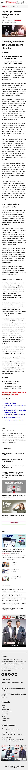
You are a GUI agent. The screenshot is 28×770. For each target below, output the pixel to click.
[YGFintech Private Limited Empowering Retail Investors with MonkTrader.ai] (14, 540)
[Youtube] (16, 674)
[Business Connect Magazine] (15, 2)
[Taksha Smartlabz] (5, 571)
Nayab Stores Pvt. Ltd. (16, 576)
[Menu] (2, 2)
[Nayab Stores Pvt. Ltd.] (5, 578)
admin (4, 20)
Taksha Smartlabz (15, 569)
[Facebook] (2, 674)
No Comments (6, 22)
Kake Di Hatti (14, 562)
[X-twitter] (12, 674)
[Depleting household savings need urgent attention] (14, 36)
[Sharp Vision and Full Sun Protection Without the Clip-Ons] (14, 506)
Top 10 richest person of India (12, 417)
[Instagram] (6, 674)
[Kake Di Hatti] (5, 564)
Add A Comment (14, 522)
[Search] (26, 2)
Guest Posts (17, 20)
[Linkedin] (9, 674)
